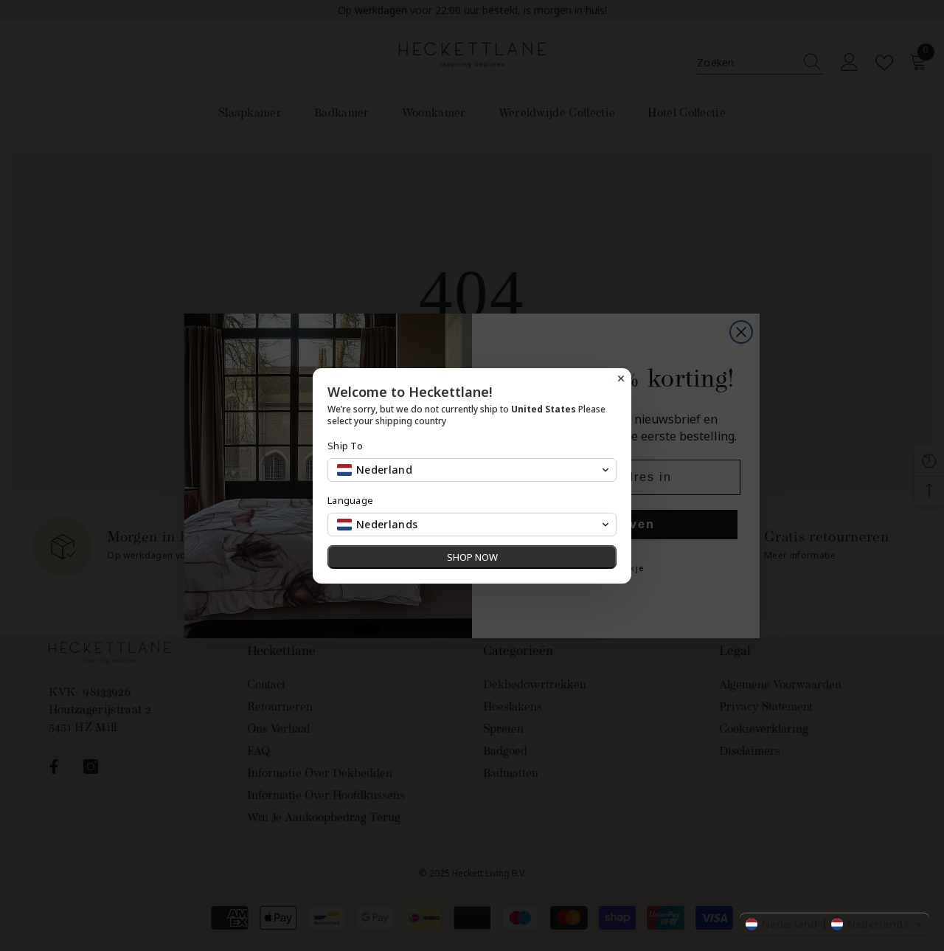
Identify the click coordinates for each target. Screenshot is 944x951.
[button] (834, 924)
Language (350, 500)
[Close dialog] (621, 378)
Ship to (345, 446)
